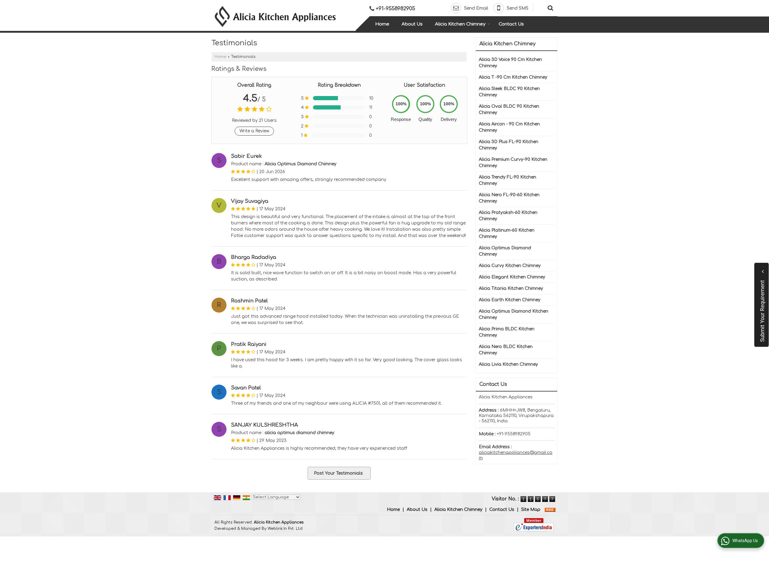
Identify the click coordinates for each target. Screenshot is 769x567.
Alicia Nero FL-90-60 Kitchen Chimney (509, 198)
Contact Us (511, 24)
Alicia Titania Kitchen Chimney (511, 288)
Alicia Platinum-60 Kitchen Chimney (506, 233)
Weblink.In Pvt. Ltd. (285, 528)
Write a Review (254, 131)
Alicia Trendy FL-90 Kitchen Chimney (507, 180)
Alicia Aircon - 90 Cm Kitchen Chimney (509, 127)
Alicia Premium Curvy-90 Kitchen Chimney (513, 162)
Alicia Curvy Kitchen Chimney (510, 265)
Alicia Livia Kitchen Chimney (508, 364)
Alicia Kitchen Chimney (460, 24)
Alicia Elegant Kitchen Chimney (512, 277)
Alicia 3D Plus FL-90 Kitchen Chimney (508, 145)
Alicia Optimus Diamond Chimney (505, 251)
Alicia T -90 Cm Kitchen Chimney (513, 77)
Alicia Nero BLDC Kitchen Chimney (506, 349)
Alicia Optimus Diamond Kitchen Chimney (513, 314)
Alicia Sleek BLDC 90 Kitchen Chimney (509, 91)
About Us (412, 24)
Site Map (530, 509)
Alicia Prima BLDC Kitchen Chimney (506, 332)
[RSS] (550, 509)
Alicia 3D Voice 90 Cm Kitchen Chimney (510, 62)
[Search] (549, 7)
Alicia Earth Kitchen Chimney (509, 300)
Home (382, 24)
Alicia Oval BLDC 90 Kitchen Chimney (509, 109)
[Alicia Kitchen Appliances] (275, 16)
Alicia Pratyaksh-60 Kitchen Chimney (508, 215)
